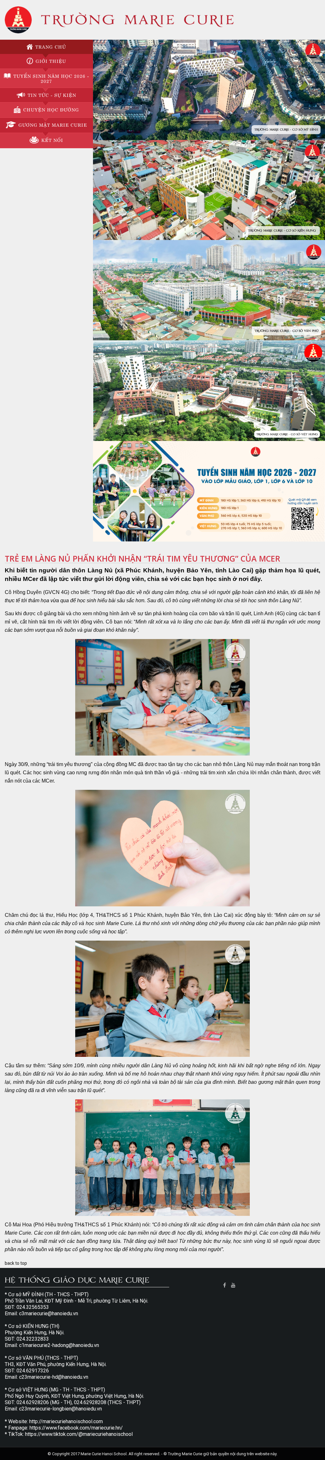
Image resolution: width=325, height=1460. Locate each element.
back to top (16, 1263)
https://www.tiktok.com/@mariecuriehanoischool (79, 1434)
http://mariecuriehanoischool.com (66, 1421)
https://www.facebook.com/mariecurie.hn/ (76, 1428)
